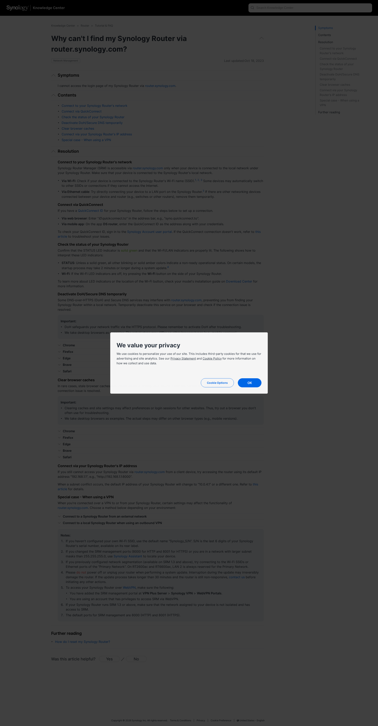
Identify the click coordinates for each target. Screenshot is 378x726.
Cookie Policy (212, 358)
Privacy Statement (183, 358)
